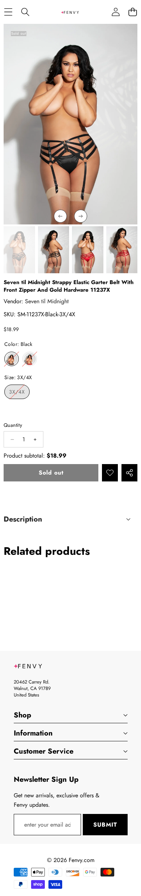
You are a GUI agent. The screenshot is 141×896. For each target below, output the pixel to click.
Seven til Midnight (47, 301)
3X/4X (19, 393)
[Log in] (115, 12)
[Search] (25, 12)
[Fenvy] (70, 12)
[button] (132, 12)
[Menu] (8, 12)
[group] (19, 249)
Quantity (13, 425)
